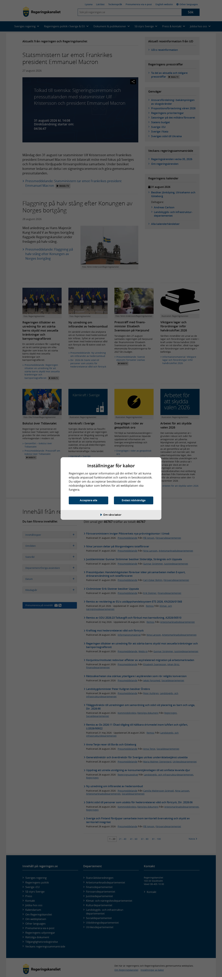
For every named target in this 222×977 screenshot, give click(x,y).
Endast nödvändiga (133, 500)
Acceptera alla (88, 500)
